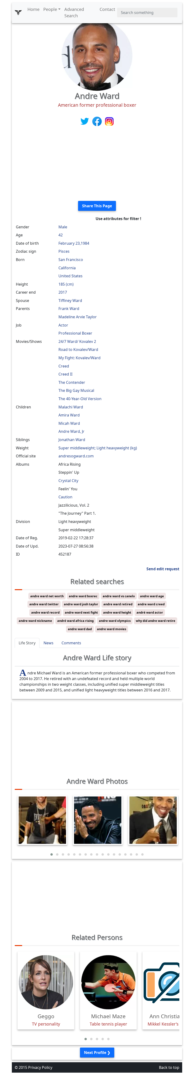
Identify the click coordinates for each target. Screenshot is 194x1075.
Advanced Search (74, 12)
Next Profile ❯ (97, 1052)
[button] (51, 854)
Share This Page (97, 205)
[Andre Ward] (97, 55)
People (50, 9)
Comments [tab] (71, 643)
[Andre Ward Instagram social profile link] (109, 121)
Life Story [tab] (27, 643)
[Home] (18, 13)
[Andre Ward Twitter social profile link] (85, 121)
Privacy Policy (40, 1067)
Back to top (169, 1067)
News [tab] (48, 643)
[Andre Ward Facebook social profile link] (97, 121)
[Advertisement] (97, 164)
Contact (107, 9)
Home (33, 9)
